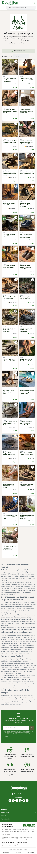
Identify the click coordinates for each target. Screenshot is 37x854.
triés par (10, 56)
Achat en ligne (5, 812)
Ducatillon (4, 809)
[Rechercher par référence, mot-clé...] (7, 7)
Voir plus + (5, 739)
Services (3, 816)
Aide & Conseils (5, 819)
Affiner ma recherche (20, 51)
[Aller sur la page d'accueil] (10, 2)
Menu (3, 9)
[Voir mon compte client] (32, 3)
